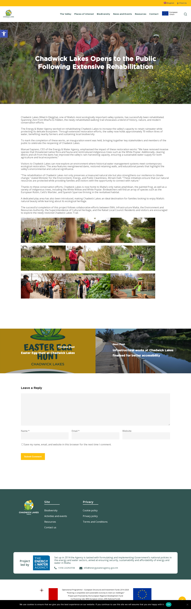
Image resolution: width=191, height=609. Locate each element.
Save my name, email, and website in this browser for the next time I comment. (67, 444)
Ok (168, 604)
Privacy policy (90, 516)
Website (126, 431)
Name (25, 431)
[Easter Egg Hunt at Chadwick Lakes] (48, 351)
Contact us (50, 527)
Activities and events (55, 516)
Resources (50, 521)
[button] (4, 34)
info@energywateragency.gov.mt (101, 567)
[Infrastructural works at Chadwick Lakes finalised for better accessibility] (143, 351)
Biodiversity (50, 510)
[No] (187, 604)
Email (76, 431)
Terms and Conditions (95, 521)
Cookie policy (90, 510)
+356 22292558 (66, 567)
